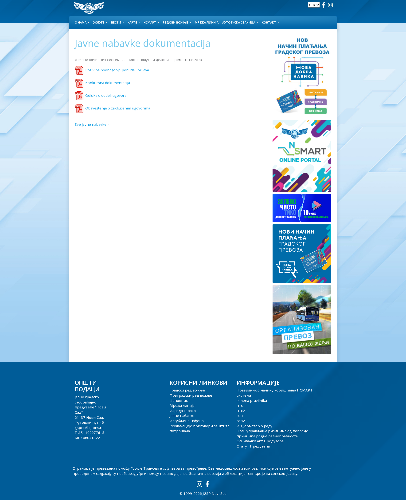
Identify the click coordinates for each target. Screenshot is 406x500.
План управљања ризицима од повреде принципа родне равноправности (272, 433)
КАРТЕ (133, 22)
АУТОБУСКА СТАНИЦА (239, 22)
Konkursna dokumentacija (107, 82)
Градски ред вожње (187, 390)
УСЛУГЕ (99, 22)
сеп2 (241, 420)
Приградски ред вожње (191, 395)
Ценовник (179, 400)
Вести (116, 22)
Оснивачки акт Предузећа (260, 441)
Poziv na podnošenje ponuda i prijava (117, 70)
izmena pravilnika (252, 400)
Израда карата (183, 410)
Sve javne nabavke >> (93, 124)
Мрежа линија (207, 22)
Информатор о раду (254, 425)
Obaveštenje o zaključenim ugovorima (117, 108)
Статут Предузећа (253, 446)
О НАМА (81, 22)
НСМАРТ (150, 22)
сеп (240, 415)
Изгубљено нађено (187, 420)
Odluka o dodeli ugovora (105, 95)
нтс (240, 405)
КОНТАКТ (269, 22)
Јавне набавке (182, 415)
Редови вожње (176, 22)
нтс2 (241, 410)
